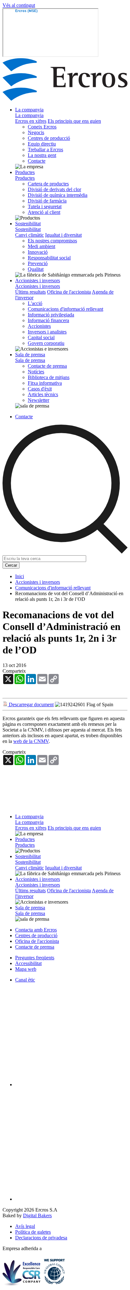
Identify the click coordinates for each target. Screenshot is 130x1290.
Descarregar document (31, 704)
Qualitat (36, 269)
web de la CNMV (31, 741)
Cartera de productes (48, 183)
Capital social (41, 337)
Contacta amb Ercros (36, 929)
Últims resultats (30, 292)
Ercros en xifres (30, 121)
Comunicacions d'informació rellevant (65, 309)
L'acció (35, 303)
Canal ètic (25, 979)
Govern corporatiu (46, 343)
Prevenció (38, 263)
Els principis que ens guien (74, 121)
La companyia (29, 109)
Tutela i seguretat (45, 206)
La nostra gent (42, 155)
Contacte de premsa (47, 366)
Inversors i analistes (47, 331)
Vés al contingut (19, 5)
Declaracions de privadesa (41, 1237)
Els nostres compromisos (52, 240)
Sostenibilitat (28, 223)
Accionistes (39, 326)
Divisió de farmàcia (47, 200)
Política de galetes (33, 1232)
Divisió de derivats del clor (54, 189)
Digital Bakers (37, 1215)
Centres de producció (49, 138)
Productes (25, 172)
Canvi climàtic (29, 235)
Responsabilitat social (49, 257)
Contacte (36, 161)
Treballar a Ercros (45, 149)
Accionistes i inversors (37, 280)
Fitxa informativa (45, 383)
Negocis (36, 132)
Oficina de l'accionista (69, 292)
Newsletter (38, 400)
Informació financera (48, 320)
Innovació (38, 252)
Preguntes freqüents (34, 957)
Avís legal (25, 1226)
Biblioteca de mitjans (48, 377)
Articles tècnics (43, 394)
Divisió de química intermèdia (57, 195)
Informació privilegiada (51, 314)
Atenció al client (44, 212)
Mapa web (25, 969)
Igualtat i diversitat (63, 235)
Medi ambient (41, 246)
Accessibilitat (28, 963)
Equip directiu (42, 143)
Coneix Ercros (42, 126)
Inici (19, 576)
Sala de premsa (30, 354)
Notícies (36, 371)
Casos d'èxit (40, 388)
